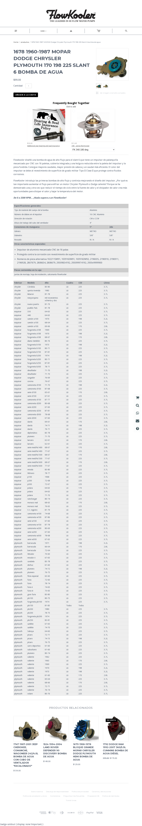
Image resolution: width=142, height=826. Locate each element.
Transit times (71, 800)
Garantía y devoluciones (101, 791)
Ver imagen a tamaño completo (110, 93)
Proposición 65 (93, 796)
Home (15, 42)
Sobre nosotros (37, 791)
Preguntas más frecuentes (73, 796)
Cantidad (18, 85)
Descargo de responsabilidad (57, 791)
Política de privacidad (80, 791)
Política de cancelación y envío (35, 796)
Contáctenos (55, 796)
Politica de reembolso (110, 796)
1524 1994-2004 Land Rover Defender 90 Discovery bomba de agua (55, 750)
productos (25, 42)
